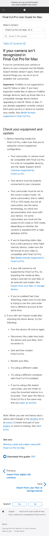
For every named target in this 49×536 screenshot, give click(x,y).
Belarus (4, 524)
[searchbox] (24, 36)
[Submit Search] (6, 36)
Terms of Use (7, 531)
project (6, 426)
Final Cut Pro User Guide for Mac (22, 17)
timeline (34, 419)
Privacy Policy (19, 531)
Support (12, 512)
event (9, 422)
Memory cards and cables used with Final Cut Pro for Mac (22, 446)
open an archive (28, 402)
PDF (33, 456)
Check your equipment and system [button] (22, 131)
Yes (19, 504)
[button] (3, 10)
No (35, 504)
